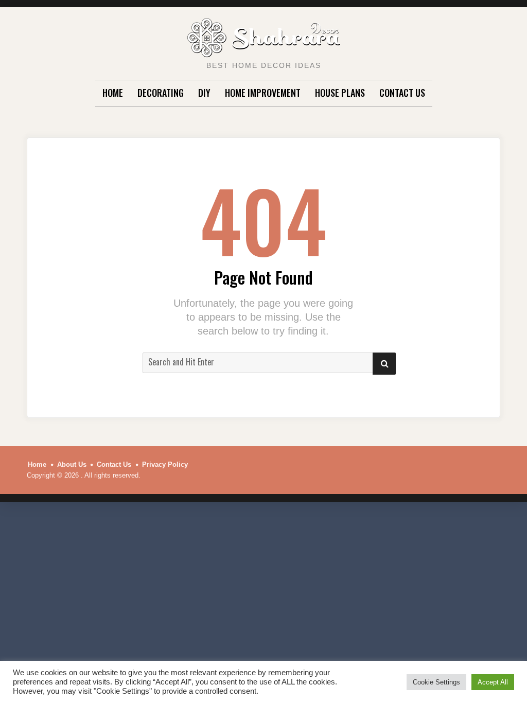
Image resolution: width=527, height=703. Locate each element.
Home (112, 92)
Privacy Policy (165, 464)
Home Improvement (263, 92)
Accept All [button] (493, 682)
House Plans (340, 92)
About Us (71, 464)
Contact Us (402, 92)
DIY (204, 92)
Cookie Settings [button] (436, 682)
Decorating (160, 92)
